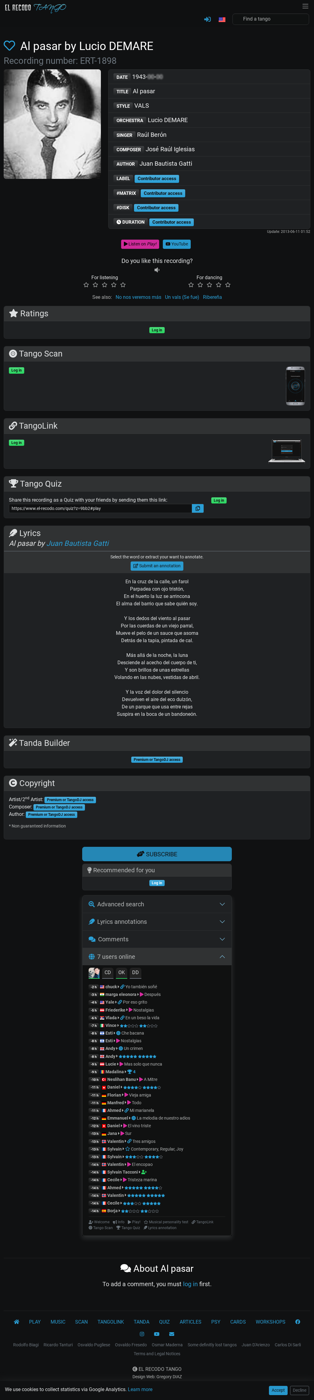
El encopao (142, 1164)
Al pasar (136, 91)
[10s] (157, 270)
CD (108, 972)
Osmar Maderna (167, 1344)
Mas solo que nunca (142, 1064)
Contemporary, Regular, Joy (156, 1149)
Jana (112, 1133)
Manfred (115, 1102)
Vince (111, 1025)
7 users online (116, 956)
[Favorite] (10, 46)
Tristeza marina (142, 1179)
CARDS (238, 1322)
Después (152, 994)
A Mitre (150, 1079)
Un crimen (133, 1048)
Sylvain (114, 1149)
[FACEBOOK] (297, 1322)
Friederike (115, 1010)
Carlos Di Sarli (288, 1344)
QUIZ (164, 1322)
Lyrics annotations (122, 921)
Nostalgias (143, 1010)
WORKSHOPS (270, 1322)
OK (121, 972)
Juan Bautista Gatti (154, 163)
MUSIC (58, 1322)
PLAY (35, 1322)
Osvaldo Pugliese (94, 1344)
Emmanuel (117, 1118)
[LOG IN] (207, 19)
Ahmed (114, 1110)
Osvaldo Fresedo (131, 1344)
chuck (111, 986)
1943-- (140, 76)
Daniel (114, 1087)
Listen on (142, 243)
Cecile (113, 1179)
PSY (215, 1322)
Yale (109, 1002)
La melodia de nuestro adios (163, 1118)
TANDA (141, 1322)
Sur (128, 1133)
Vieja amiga (139, 1095)
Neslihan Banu (121, 1079)
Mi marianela (142, 1110)
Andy (110, 1048)
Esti (109, 1033)
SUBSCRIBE (160, 854)
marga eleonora (120, 994)
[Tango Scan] (118, 1033)
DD (135, 972)
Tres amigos (143, 1141)
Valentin (115, 1141)
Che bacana (132, 1033)
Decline (299, 1390)
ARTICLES (190, 1322)
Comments (113, 939)
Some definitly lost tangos (212, 1344)
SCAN (81, 1322)
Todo (136, 1102)
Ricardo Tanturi (58, 1344)
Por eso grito (135, 1002)
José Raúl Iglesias (156, 149)
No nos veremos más (138, 297)
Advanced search (120, 904)
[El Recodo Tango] (16, 1322)
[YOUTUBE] (156, 1334)
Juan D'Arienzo (256, 1344)
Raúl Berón (142, 134)
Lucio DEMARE (152, 120)
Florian (114, 1095)
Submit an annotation (159, 565)
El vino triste (139, 1125)
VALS (133, 105)
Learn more (140, 1389)
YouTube (179, 243)
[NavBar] (305, 5)
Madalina (114, 1071)
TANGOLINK (111, 1322)
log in (190, 1284)
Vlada (111, 1017)
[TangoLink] (122, 986)
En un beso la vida (142, 1017)
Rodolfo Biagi (26, 1344)
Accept (278, 1390)
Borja (112, 1210)
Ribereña (212, 297)
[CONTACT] (171, 1334)
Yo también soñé (141, 986)
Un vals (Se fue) (182, 297)
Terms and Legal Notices (157, 1353)
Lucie (110, 1064)
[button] (221, 19)
